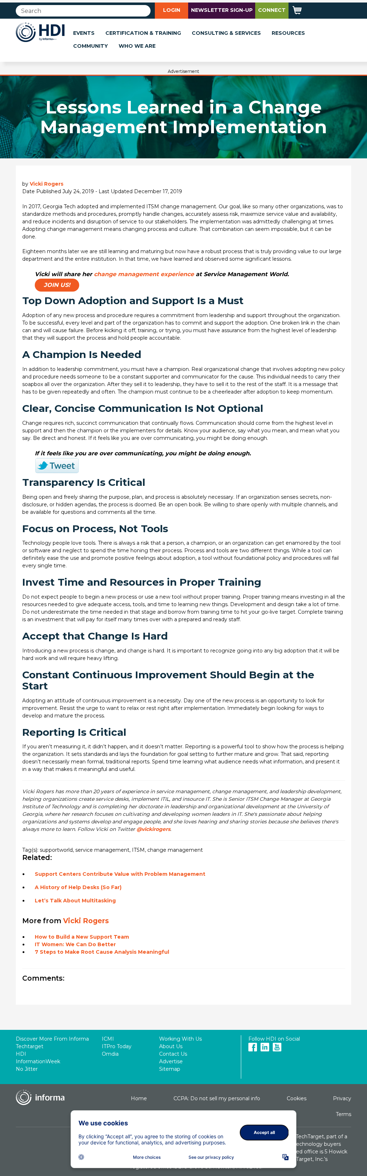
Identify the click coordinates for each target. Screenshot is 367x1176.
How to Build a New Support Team (82, 937)
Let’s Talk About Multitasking (75, 900)
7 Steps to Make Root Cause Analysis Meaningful (102, 952)
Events (84, 33)
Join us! (57, 285)
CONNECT (272, 10)
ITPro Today (117, 1046)
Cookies (296, 1098)
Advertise (171, 1061)
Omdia (110, 1054)
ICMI (108, 1039)
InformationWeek (38, 1061)
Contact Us (173, 1054)
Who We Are (137, 46)
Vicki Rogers (46, 184)
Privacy (342, 1098)
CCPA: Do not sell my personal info (216, 1098)
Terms (343, 1114)
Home (139, 1098)
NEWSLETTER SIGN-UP (222, 10)
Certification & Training (143, 33)
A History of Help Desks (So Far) (78, 887)
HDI (21, 1054)
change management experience (144, 274)
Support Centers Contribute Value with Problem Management (120, 874)
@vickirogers (153, 829)
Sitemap (169, 1069)
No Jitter (27, 1069)
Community (90, 46)
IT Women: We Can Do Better (75, 944)
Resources (288, 33)
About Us (170, 1046)
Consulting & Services (226, 33)
